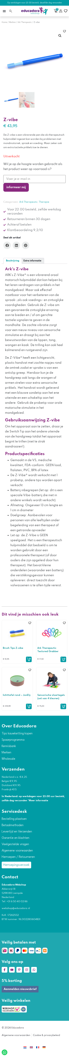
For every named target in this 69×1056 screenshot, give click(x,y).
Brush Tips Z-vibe (13, 648)
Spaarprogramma (13, 739)
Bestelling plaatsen (14, 818)
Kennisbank (9, 746)
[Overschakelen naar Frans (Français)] (37, 1047)
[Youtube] (12, 970)
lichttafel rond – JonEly (17, 695)
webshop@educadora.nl (16, 908)
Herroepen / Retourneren (18, 856)
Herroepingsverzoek (16, 864)
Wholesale (8, 758)
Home (4, 22)
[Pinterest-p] (19, 970)
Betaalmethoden (12, 825)
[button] (4, 11)
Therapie (44, 202)
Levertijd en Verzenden (17, 831)
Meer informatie (38, 800)
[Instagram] (26, 970)
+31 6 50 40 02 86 (16, 901)
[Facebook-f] (4, 970)
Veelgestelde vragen (15, 844)
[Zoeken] (10, 11)
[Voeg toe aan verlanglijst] (64, 31)
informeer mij (16, 187)
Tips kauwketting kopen (17, 733)
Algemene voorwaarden (17, 850)
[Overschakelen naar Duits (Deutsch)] (44, 1047)
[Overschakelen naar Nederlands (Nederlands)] (25, 1047)
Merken (12, 22)
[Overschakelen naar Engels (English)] (31, 1047)
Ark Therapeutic (25, 22)
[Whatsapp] (34, 970)
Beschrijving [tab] (12, 261)
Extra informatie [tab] (32, 261)
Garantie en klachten (15, 837)
